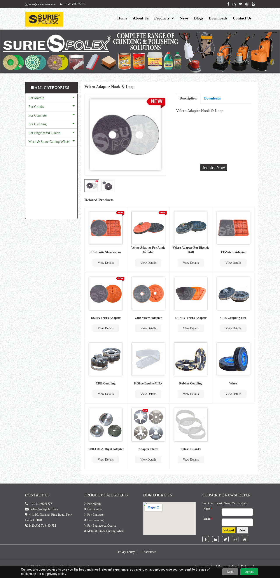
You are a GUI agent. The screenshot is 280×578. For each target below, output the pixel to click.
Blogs (198, 18)
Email (208, 518)
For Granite (36, 106)
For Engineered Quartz (44, 133)
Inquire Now (214, 167)
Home (122, 18)
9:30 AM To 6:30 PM (42, 525)
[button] (229, 530)
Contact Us (242, 18)
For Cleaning (37, 124)
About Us (141, 18)
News (184, 18)
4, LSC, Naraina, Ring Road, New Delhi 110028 (48, 517)
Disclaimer (149, 552)
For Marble (36, 98)
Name (208, 508)
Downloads (218, 18)
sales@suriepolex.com (42, 4)
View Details (106, 262)
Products (161, 18)
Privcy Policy (126, 552)
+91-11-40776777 (73, 4)
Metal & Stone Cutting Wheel (49, 141)
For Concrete (37, 115)
